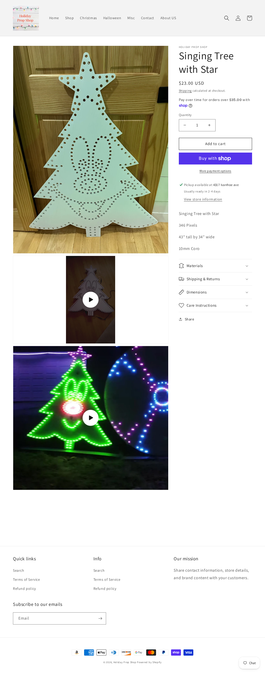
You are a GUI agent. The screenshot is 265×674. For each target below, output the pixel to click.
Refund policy (24, 588)
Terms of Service (26, 579)
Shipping (185, 90)
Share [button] (189, 319)
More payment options (215, 171)
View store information (203, 199)
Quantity (185, 115)
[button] (226, 18)
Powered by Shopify (149, 662)
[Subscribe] (100, 618)
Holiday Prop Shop (124, 662)
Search (18, 570)
